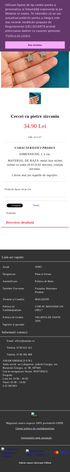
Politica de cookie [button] (18, 35)
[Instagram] (14, 394)
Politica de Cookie (13, 317)
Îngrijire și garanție (13, 324)
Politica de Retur (44, 281)
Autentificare (10, 281)
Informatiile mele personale (36, 438)
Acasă (6, 267)
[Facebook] (6, 394)
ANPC (38, 267)
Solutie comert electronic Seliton (35, 463)
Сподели (16, 205)
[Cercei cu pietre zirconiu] (35, 87)
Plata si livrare (43, 274)
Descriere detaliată (20, 222)
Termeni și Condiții (13, 299)
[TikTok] (22, 394)
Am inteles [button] (35, 45)
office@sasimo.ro (24, 341)
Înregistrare (9, 274)
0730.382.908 (24, 354)
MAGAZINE (42, 299)
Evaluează (11, 213)
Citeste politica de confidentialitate (35, 428)
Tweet (36, 205)
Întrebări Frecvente (13, 288)
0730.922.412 (24, 347)
